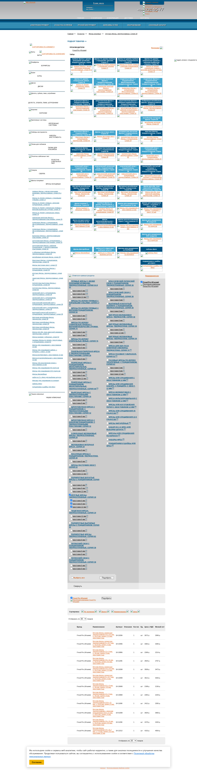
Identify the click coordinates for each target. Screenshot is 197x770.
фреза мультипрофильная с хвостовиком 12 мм (104, 221)
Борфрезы (45, 65)
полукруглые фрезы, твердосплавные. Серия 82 (128, 149)
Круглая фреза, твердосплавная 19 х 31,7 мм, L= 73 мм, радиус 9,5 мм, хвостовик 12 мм (103, 730)
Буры (39, 76)
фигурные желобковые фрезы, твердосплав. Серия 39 (43, 323)
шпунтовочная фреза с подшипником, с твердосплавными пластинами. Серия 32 (47, 241)
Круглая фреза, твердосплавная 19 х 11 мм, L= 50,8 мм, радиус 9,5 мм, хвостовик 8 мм (103, 722)
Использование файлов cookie (118, 768)
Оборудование (134, 25)
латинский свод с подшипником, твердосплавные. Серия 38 (44, 293)
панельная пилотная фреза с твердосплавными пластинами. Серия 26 (47, 218)
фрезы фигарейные (39, 374)
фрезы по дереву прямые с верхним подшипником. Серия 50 (45, 203)
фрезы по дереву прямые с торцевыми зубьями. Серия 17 (104, 60)
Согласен (36, 762)
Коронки (43, 113)
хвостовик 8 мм (80, 294)
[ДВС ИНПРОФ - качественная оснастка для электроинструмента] (152, 6)
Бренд (104, 612)
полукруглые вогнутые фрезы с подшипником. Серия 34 (44, 269)
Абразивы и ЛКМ (110, 25)
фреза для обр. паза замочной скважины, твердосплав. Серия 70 (47, 333)
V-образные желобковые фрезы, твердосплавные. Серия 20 (44, 253)
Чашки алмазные (53, 397)
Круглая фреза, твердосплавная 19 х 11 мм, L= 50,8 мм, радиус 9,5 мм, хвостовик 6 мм (103, 660)
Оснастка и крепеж (63, 25)
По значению (89, 612)
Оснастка (80, 34)
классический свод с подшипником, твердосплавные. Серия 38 (45, 308)
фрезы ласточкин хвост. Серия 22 (44, 265)
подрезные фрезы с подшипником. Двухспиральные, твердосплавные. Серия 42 (47, 224)
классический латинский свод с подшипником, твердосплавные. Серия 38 (47, 303)
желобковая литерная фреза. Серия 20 (46, 257)
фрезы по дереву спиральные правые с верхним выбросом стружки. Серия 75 (47, 208)
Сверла (42, 173)
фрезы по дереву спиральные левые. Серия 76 (81, 80)
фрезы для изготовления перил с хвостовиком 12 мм (44, 363)
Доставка (128, 18)
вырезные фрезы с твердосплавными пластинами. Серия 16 (46, 236)
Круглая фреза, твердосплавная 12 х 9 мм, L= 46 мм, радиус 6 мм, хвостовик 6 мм (103, 652)
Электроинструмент (39, 25)
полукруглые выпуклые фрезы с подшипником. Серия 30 (44, 284)
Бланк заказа (98, 3)
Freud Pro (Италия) (80, 50)
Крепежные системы (54, 124)
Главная (80, 18)
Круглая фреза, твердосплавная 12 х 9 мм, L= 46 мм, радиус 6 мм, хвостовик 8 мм (103, 694)
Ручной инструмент (87, 25)
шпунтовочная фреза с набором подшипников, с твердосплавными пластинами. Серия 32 (45, 247)
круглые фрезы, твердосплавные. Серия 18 (121, 34)
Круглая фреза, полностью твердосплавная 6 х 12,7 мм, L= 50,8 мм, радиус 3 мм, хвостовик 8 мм (103, 677)
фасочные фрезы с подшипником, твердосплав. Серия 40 (45, 261)
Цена (135, 612)
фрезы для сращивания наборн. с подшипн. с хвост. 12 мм (44, 350)
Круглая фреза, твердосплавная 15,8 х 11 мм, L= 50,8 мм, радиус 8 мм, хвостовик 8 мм (103, 703)
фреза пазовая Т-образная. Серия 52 (45, 337)
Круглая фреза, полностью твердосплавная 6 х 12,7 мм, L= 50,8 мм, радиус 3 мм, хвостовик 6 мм (103, 643)
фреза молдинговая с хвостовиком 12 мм (47, 355)
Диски (40, 86)
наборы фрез (37, 383)
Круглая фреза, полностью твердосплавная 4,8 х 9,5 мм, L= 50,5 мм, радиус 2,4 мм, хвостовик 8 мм (103, 669)
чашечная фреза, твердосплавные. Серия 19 (81, 149)
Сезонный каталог (157, 25)
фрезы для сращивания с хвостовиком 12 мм (128, 204)
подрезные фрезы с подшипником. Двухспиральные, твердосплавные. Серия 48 (47, 230)
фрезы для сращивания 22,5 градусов (46, 371)
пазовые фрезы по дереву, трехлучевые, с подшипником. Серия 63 (47, 341)
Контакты (144, 18)
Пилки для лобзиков (52, 148)
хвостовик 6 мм (80, 291)
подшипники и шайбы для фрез (43, 387)
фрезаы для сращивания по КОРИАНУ (45, 380)
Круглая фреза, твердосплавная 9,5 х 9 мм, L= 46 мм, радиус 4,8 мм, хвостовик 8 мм (103, 686)
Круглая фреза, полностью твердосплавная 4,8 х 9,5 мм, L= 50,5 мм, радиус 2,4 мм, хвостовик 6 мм (103, 635)
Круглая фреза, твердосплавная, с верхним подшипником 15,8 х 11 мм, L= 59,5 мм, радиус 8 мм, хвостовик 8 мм (103, 712)
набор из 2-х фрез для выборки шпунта (46, 377)
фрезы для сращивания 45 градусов (45, 368)
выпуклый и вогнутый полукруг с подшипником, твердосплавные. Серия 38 (47, 313)
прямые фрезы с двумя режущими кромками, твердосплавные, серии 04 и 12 (46, 193)
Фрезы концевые (53, 184)
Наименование (120, 612)
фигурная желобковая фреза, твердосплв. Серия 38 (43, 318)
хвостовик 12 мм (81, 297)
